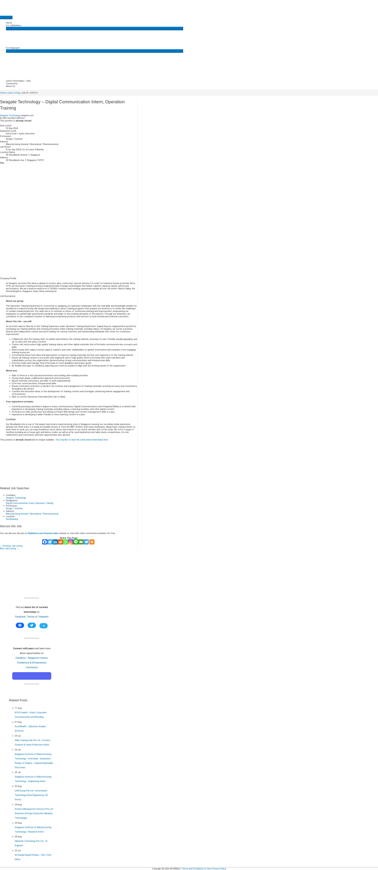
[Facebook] (44, 541)
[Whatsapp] (65, 541)
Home (9, 22)
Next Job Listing (9, 548)
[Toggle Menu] (94, 28)
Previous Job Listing (11, 545)
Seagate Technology (10, 115)
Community (11, 83)
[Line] (75, 541)
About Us (10, 86)
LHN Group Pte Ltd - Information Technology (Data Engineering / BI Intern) (31, 795)
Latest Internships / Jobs (18, 80)
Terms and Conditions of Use (196, 868)
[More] (92, 541)
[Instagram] (70, 541)
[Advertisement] (68, 254)
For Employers (13, 48)
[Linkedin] (55, 541)
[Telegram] (86, 541)
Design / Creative (14, 508)
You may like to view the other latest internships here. (82, 439)
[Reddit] (60, 541)
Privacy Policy (219, 868)
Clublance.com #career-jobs (43, 533)
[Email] (81, 541)
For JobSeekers (13, 25)
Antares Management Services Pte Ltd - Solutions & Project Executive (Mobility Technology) (34, 813)
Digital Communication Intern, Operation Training (29, 503)
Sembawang (12, 519)
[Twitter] (50, 541)
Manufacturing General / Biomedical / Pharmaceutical (32, 513)
